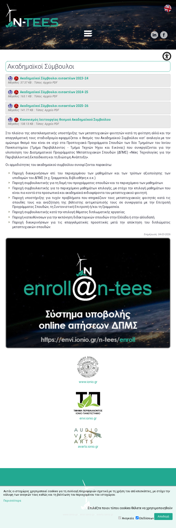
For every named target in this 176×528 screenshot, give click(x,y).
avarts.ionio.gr (88, 446)
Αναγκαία (128, 518)
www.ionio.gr (88, 382)
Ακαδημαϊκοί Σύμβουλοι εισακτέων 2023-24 (53, 78)
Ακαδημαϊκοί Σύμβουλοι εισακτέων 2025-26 (53, 106)
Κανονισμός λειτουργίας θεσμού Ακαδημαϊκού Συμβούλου (65, 119)
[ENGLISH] (167, 8)
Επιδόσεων (146, 518)
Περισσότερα (12, 500)
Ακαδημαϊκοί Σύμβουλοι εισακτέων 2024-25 (53, 92)
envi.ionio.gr (88, 418)
